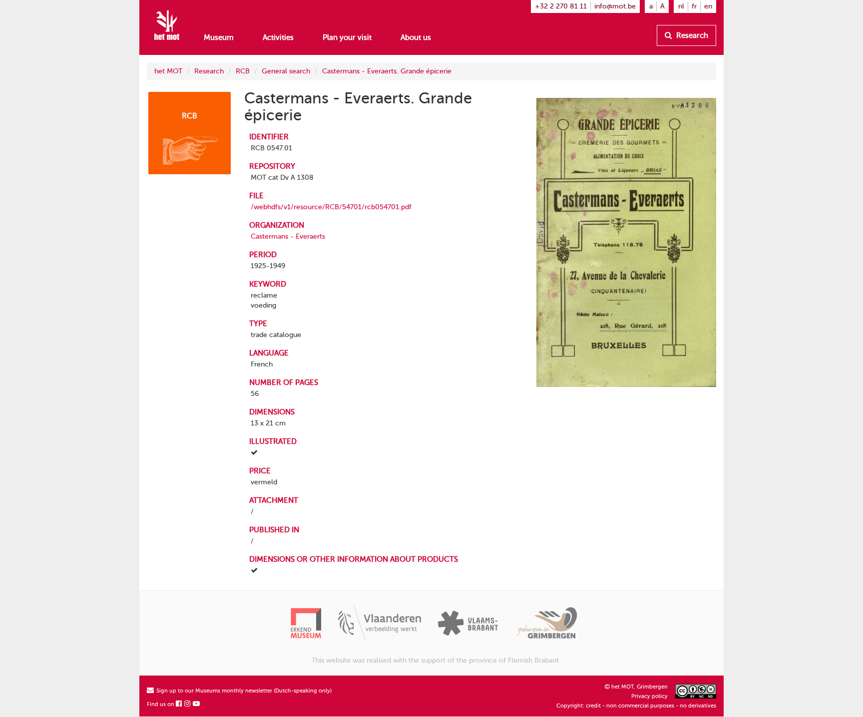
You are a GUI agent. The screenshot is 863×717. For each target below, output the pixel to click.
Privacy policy (649, 696)
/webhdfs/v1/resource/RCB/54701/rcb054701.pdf (331, 207)
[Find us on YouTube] (197, 704)
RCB (243, 71)
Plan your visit (347, 37)
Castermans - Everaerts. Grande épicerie (386, 71)
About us (416, 37)
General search (286, 71)
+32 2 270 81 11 (561, 6)
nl (681, 6)
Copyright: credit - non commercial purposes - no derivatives (636, 706)
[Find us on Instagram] (187, 704)
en (708, 6)
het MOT (168, 71)
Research (691, 35)
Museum (219, 37)
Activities (278, 37)
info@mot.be (615, 6)
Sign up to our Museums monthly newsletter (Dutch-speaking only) (243, 691)
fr (694, 6)
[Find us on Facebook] (179, 704)
